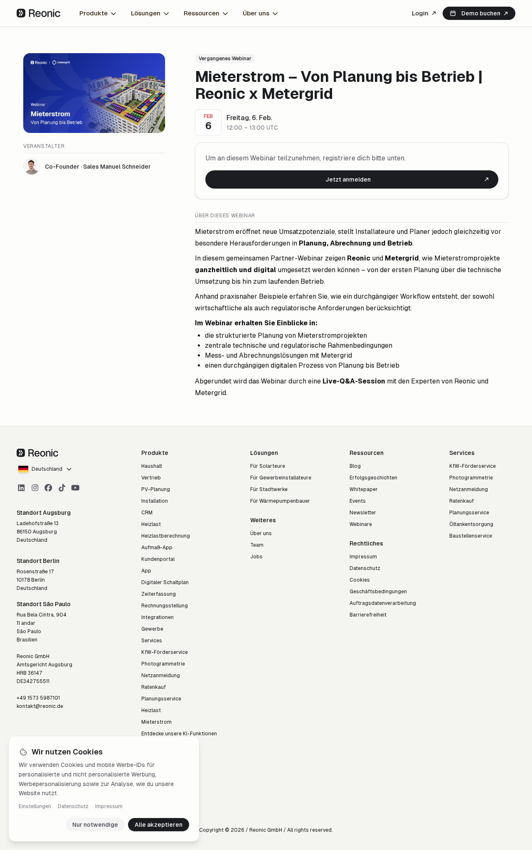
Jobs (256, 557)
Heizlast (151, 524)
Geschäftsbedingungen (378, 592)
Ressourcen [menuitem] (201, 13)
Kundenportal (158, 559)
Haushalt (151, 466)
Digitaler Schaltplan (165, 582)
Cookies (360, 580)
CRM (147, 513)
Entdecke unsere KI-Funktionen (179, 734)
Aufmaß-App (156, 547)
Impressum (109, 806)
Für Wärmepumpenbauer (280, 501)
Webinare (361, 524)
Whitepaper (364, 489)
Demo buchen (480, 13)
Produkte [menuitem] (93, 13)
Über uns (261, 533)
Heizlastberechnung (165, 536)
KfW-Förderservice (164, 652)
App (146, 571)
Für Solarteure (267, 466)
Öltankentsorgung (471, 524)
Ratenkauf (153, 687)
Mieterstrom (156, 722)
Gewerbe (152, 629)
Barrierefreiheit (368, 615)
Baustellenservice (470, 536)
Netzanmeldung (160, 675)
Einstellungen (35, 806)
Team (257, 545)
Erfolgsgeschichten (373, 478)
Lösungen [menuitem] (145, 13)
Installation (154, 501)
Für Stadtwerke (269, 489)
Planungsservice (161, 699)
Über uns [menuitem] (256, 13)
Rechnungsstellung (164, 606)
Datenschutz (73, 806)
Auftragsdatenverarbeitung (383, 603)
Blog (355, 466)
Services (151, 641)
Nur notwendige (95, 824)
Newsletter (363, 513)
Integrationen (157, 617)
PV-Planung (155, 489)
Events (358, 501)
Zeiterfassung (158, 594)
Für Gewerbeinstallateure (280, 478)
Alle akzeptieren (158, 824)
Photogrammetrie (163, 664)
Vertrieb (151, 478)
